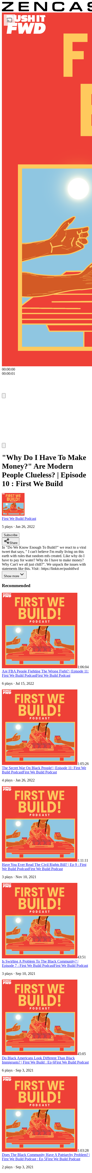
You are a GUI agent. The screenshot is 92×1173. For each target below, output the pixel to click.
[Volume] (4, 445)
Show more (11, 576)
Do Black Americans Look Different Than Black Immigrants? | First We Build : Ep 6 (38, 1060)
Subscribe (10, 535)
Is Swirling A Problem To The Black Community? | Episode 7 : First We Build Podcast (40, 963)
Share (13, 543)
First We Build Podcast (19, 519)
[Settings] (4, 395)
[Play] (11, 404)
